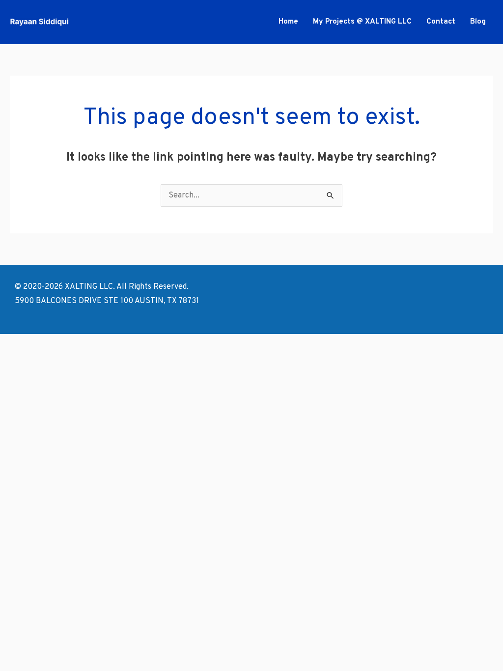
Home (288, 22)
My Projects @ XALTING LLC (362, 22)
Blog (478, 22)
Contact (440, 22)
